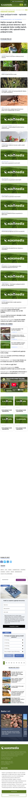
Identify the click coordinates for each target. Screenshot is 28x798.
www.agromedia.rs (5, 764)
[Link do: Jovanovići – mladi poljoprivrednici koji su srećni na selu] (14, 118)
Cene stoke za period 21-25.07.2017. (11, 196)
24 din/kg (6, 645)
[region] (14, 784)
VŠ (16, 662)
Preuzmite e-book (14, 626)
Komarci (3, 571)
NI (9, 662)
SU (14, 662)
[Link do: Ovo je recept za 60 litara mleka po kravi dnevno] (14, 48)
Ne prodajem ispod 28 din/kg (12, 651)
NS (6, 662)
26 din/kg (6, 648)
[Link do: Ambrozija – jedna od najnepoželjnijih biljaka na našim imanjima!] (14, 82)
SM (11, 662)
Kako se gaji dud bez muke (9, 74)
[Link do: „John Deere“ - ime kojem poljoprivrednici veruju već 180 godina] (14, 275)
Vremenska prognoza (7, 230)
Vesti (3, 107)
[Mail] (11, 562)
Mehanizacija (5, 282)
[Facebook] (2, 562)
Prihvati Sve (14, 791)
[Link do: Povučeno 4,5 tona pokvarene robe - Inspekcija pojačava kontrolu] (14, 257)
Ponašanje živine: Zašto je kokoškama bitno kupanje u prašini (18, 336)
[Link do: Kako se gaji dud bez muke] (14, 66)
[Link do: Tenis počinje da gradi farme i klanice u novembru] (14, 239)
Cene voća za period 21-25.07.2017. (11, 163)
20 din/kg (6, 640)
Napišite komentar (21, 579)
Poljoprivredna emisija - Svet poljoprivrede (14, 9)
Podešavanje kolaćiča (14, 795)
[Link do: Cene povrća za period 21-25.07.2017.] (14, 171)
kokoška (23, 569)
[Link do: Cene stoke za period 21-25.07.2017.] (14, 188)
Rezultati (19, 655)
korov (8, 571)
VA (19, 662)
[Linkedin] (8, 562)
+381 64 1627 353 (9, 761)
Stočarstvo (4, 246)
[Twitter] (5, 562)
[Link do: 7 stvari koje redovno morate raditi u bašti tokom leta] (14, 136)
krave (12, 571)
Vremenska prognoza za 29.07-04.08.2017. (13, 231)
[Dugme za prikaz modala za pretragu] (26, 1)
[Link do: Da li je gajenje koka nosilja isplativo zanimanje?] (14, 293)
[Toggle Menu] (25, 4)
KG (21, 662)
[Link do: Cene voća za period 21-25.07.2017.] (14, 154)
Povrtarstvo (5, 729)
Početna (2, 9)
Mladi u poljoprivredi (7, 125)
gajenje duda (16, 569)
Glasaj (9, 655)
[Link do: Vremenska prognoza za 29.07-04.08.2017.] (14, 223)
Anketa (7, 632)
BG (4, 662)
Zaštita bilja (5, 89)
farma (9, 569)
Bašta (2, 569)
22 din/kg (6, 642)
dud (6, 569)
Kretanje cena (5, 161)
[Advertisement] (14, 494)
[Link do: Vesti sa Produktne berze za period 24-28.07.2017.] (14, 205)
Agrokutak (4, 143)
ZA (24, 662)
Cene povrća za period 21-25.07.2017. (11, 179)
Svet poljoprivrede (17, 1)
